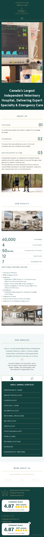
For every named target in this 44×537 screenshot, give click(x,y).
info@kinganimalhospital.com (10, 519)
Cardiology (10, 400)
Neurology (10, 421)
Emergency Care (13, 390)
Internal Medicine (14, 416)
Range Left (20, 495)
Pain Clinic (10, 436)
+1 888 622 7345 (6, 521)
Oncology (9, 426)
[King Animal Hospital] (22, 11)
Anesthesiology (13, 395)
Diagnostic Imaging (14, 452)
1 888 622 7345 (22, 5)
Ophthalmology (13, 431)
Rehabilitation (12, 441)
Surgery (8, 447)
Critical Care (11, 405)
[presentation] (20, 85)
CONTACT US (8, 516)
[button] (16, 80)
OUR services (36, 534)
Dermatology (11, 411)
